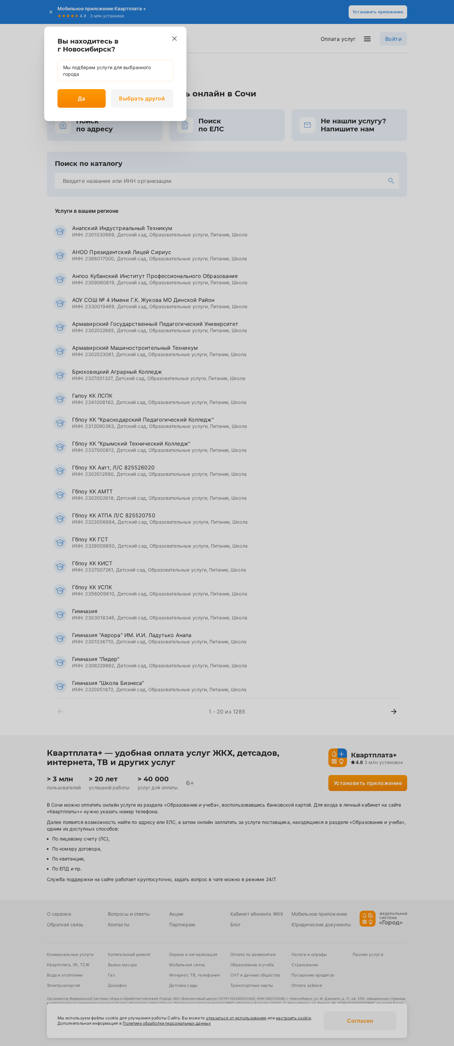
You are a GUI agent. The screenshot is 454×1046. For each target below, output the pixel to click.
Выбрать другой (142, 98)
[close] (174, 39)
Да (81, 98)
